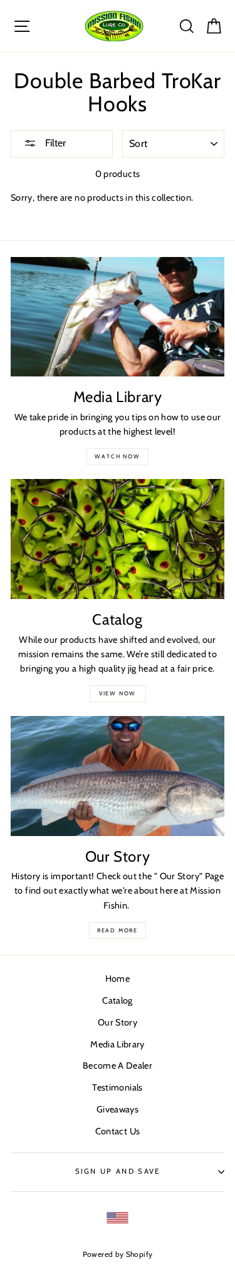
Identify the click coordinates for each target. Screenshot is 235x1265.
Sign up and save (117, 1171)
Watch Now (117, 456)
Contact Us (117, 1131)
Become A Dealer (117, 1065)
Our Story (117, 1022)
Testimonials (117, 1087)
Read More (117, 930)
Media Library (117, 1044)
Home (117, 978)
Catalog (117, 1000)
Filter (54, 143)
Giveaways (117, 1109)
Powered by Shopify (118, 1254)
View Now (117, 693)
